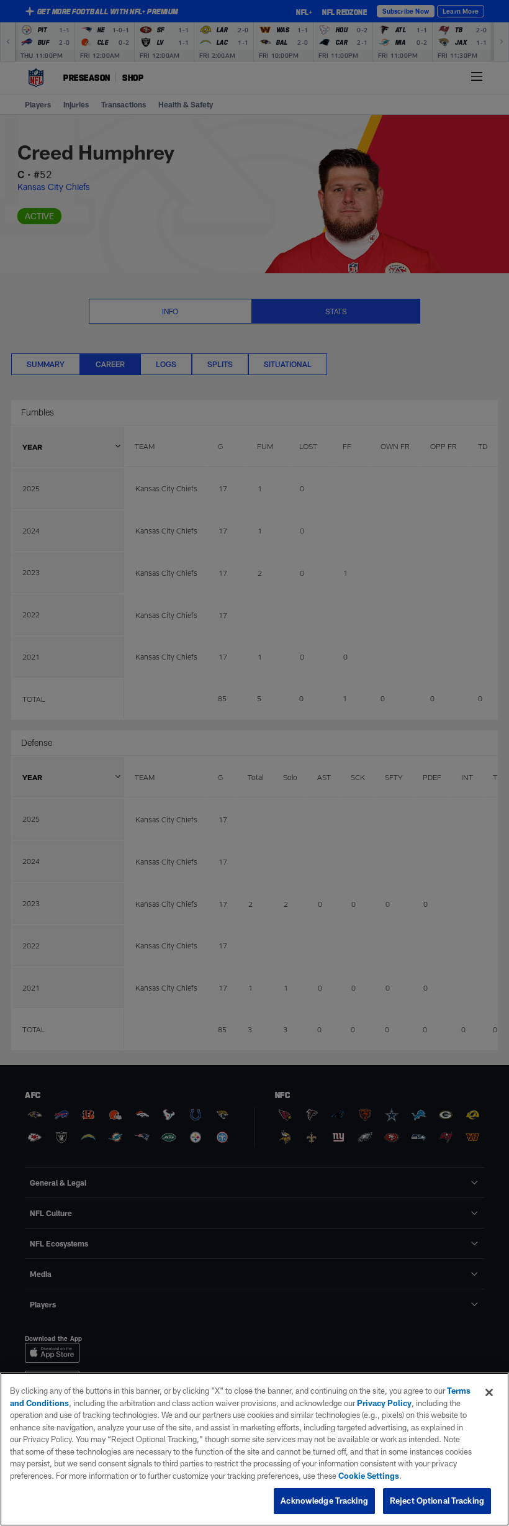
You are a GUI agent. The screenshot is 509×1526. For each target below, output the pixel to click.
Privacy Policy (384, 1403)
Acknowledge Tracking (324, 1501)
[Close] (489, 1392)
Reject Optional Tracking (437, 1501)
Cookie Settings (368, 1476)
